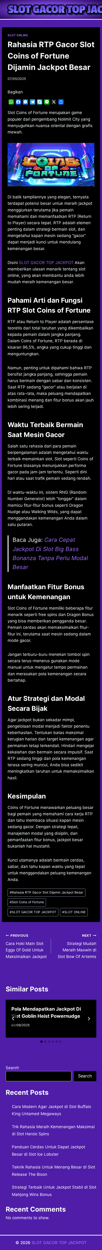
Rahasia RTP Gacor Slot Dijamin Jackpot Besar (46, 892)
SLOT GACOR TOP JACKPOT (33, 912)
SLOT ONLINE (18, 35)
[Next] (89, 1018)
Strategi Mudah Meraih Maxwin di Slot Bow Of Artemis (77, 946)
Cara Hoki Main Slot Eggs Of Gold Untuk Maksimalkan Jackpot (26, 946)
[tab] (41, 1041)
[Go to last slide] (13, 1018)
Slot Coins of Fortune (27, 902)
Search (12, 1067)
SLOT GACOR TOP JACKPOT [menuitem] (46, 262)
